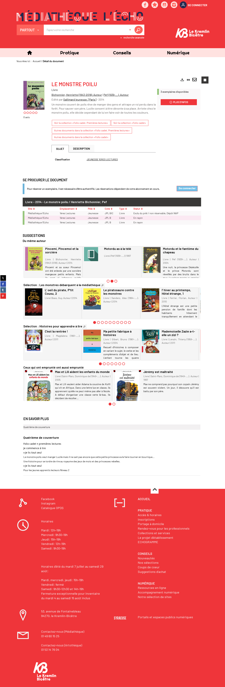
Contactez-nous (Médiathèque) (62, 631)
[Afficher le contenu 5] (110, 322)
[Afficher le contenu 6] (113, 322)
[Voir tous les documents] (102, 285)
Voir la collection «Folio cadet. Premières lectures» (81, 122)
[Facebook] (145, 5)
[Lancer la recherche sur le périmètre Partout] (139, 30)
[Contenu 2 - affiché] (112, 281)
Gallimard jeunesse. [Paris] (79, 99)
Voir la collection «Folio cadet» (129, 122)
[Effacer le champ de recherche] (130, 30)
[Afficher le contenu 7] (117, 322)
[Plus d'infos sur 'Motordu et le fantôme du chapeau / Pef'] (151, 260)
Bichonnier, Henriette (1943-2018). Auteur (77, 94)
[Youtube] (164, 5)
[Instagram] (174, 5)
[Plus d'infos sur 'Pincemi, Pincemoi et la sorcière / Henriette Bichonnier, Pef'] (33, 259)
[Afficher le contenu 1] (108, 281)
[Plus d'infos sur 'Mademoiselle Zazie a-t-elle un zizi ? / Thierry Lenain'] (150, 341)
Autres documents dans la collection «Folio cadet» (81, 137)
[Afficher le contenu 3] (115, 281)
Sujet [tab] (60, 148)
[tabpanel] (103, 159)
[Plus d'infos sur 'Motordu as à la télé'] (92, 254)
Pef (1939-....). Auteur (116, 94)
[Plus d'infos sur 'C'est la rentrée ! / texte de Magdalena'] (33, 341)
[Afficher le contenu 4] (106, 322)
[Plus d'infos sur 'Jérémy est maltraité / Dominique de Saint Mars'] (127, 388)
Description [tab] (81, 148)
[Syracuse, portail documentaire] (80, 16)
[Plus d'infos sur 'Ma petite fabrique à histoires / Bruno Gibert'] (92, 341)
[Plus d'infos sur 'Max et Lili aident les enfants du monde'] (38, 388)
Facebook (47, 499)
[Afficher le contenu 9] (125, 322)
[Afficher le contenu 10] (129, 322)
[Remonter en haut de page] (155, 490)
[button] (69, 52)
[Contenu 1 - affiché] (94, 322)
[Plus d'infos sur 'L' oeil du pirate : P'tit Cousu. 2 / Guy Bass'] (33, 302)
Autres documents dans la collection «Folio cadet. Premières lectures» (92, 130)
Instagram (48, 503)
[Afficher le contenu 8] (121, 322)
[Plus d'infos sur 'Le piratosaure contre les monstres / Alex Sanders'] (92, 298)
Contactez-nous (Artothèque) (61, 645)
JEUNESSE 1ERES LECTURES (102, 159)
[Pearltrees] (155, 5)
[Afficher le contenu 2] (98, 322)
